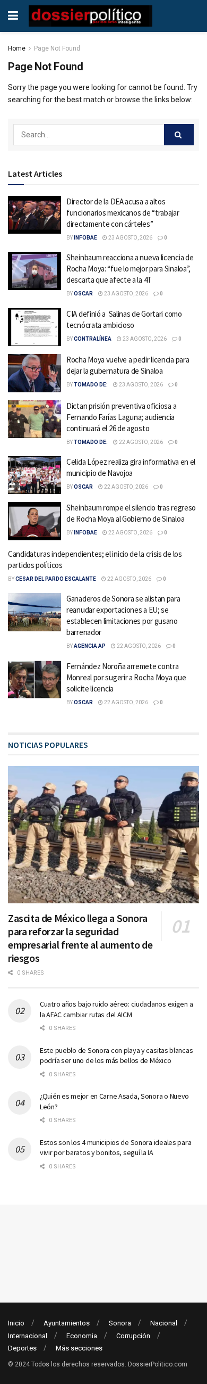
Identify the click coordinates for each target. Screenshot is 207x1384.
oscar (83, 293)
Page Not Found (57, 48)
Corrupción (133, 1336)
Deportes (22, 1348)
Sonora (120, 1323)
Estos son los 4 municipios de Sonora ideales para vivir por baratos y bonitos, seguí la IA (115, 1148)
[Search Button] (179, 134)
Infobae (85, 238)
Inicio (16, 1323)
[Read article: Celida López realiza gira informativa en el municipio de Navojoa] (34, 475)
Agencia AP (90, 646)
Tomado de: (91, 385)
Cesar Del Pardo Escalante (55, 579)
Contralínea (92, 339)
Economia (81, 1336)
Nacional (163, 1323)
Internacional (27, 1336)
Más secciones (79, 1348)
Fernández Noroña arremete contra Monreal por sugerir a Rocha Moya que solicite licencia (126, 677)
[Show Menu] (13, 16)
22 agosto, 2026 (140, 442)
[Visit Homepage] (90, 16)
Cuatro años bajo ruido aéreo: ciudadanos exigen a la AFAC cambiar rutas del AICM (116, 1009)
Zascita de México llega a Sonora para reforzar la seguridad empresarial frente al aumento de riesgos (80, 938)
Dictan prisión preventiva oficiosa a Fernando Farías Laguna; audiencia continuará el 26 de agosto (121, 417)
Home (16, 48)
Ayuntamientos (67, 1323)
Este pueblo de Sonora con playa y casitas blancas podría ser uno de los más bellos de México (116, 1055)
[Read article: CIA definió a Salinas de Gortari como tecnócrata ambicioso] (34, 327)
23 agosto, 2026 (129, 238)
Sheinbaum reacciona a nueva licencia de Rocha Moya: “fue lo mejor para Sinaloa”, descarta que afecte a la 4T (129, 268)
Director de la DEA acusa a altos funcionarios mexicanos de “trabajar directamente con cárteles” (122, 212)
